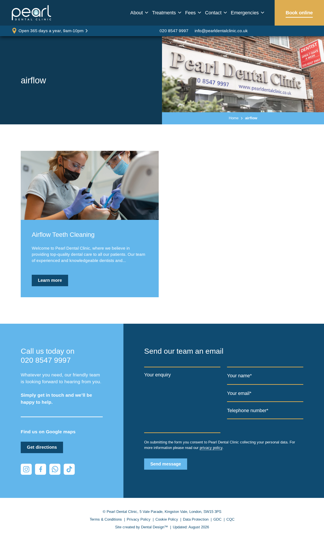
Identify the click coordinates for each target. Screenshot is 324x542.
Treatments (164, 12)
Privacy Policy (139, 519)
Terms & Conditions (106, 519)
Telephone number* (247, 410)
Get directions (42, 447)
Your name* (239, 375)
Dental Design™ (154, 527)
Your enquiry (157, 375)
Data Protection (196, 519)
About (136, 12)
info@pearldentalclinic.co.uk (221, 30)
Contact (213, 12)
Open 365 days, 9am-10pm (51, 30)
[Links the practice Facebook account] (40, 469)
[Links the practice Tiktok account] (69, 469)
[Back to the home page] (31, 13)
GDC (217, 519)
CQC (230, 519)
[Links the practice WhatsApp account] (54, 469)
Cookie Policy (166, 519)
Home (233, 118)
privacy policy (211, 448)
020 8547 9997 (174, 30)
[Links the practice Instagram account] (26, 469)
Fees (190, 12)
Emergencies (245, 12)
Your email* (239, 393)
